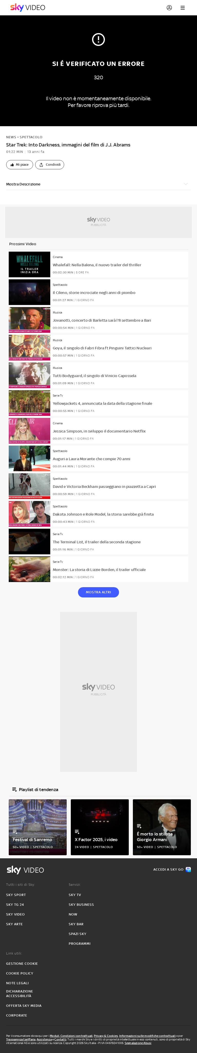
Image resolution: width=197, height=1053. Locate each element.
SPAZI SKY (77, 934)
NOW (73, 914)
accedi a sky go (168, 869)
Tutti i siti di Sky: (20, 885)
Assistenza (44, 1039)
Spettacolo (31, 137)
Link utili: (14, 953)
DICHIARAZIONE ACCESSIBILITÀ (19, 993)
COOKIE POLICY (19, 973)
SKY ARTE (14, 924)
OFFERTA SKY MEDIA (24, 1006)
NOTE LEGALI (17, 983)
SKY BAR (76, 924)
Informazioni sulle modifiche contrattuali (147, 1036)
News (11, 137)
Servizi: (75, 885)
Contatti (60, 1039)
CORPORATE (16, 1015)
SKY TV (75, 895)
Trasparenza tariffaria (20, 1039)
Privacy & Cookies (106, 1036)
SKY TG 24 (15, 905)
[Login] (169, 8)
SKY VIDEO (15, 914)
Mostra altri (98, 592)
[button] (19, 164)
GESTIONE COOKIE (22, 964)
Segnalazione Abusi (138, 1043)
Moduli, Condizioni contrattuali (71, 1036)
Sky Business (81, 905)
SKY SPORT (16, 895)
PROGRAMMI (80, 944)
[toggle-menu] (183, 8)
